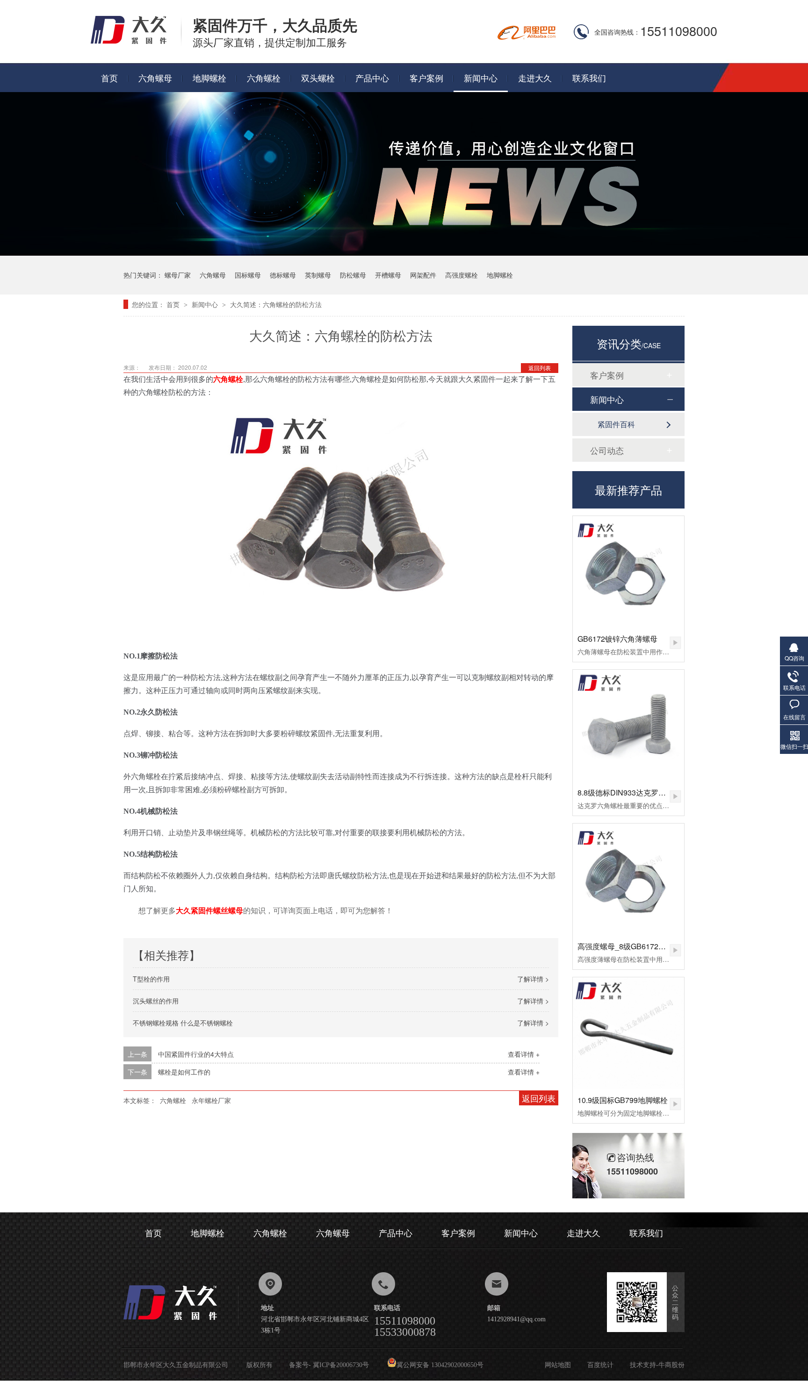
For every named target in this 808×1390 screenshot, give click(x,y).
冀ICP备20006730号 (341, 1365)
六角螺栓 (264, 78)
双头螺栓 (318, 78)
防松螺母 (353, 274)
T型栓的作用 (151, 978)
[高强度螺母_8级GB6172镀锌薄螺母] (628, 879)
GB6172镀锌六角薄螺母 (617, 638)
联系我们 (589, 78)
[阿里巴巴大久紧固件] (527, 36)
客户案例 (426, 78)
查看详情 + (524, 1054)
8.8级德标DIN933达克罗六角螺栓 (632, 792)
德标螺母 (283, 274)
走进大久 (535, 78)
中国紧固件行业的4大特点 (196, 1054)
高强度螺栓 (461, 274)
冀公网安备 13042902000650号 (440, 1365)
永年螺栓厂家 (211, 1100)
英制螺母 (318, 274)
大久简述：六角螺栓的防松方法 (276, 304)
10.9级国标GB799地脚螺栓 (622, 1100)
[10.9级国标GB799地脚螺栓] (628, 1033)
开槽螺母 (388, 274)
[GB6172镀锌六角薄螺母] (628, 571)
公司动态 (607, 450)
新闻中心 (481, 78)
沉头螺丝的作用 (156, 1000)
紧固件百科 (616, 424)
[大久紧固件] (180, 1322)
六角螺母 (155, 78)
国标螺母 (248, 274)
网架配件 (423, 274)
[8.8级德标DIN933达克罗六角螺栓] (628, 725)
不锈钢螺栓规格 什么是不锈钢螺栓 (183, 1022)
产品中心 (372, 78)
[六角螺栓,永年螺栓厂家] (136, 43)
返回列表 (539, 368)
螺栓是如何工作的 (184, 1071)
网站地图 (558, 1365)
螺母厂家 (178, 274)
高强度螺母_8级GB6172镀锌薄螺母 (636, 946)
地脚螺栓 (209, 78)
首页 (109, 78)
